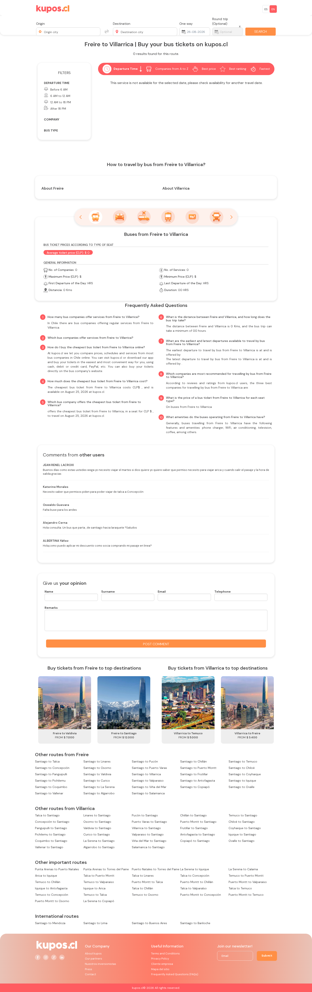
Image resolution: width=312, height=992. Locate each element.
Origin (40, 24)
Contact (90, 974)
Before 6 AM (58, 89)
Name (49, 591)
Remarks (51, 608)
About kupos (93, 953)
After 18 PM (58, 109)
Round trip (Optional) (220, 21)
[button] (68, 31)
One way (186, 24)
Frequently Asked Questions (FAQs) (174, 974)
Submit (266, 955)
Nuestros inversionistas (100, 964)
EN (273, 9)
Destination (121, 24)
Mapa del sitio (160, 969)
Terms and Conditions (165, 953)
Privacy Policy (160, 958)
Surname (108, 591)
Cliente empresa (162, 964)
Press (88, 969)
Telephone (222, 591)
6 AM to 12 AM (60, 96)
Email (162, 591)
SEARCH (260, 31)
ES (266, 9)
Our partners (93, 958)
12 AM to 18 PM (60, 102)
